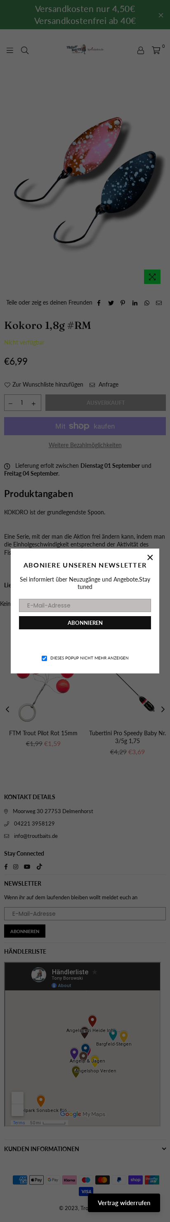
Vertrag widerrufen (124, 1202)
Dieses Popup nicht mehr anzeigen (89, 657)
